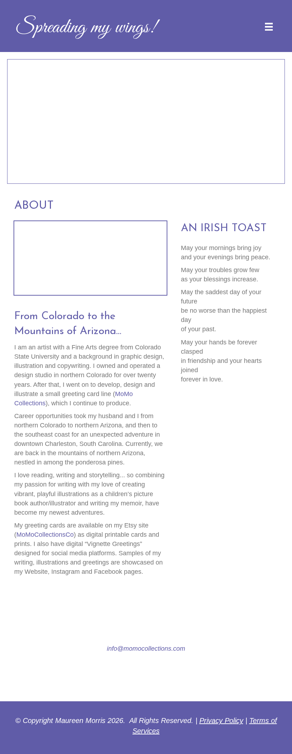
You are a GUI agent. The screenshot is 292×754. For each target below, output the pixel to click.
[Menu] (269, 27)
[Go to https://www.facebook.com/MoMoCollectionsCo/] (123, 675)
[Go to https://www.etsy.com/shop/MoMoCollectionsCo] (169, 675)
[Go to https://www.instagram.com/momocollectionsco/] (146, 675)
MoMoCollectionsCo (45, 534)
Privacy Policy (221, 720)
